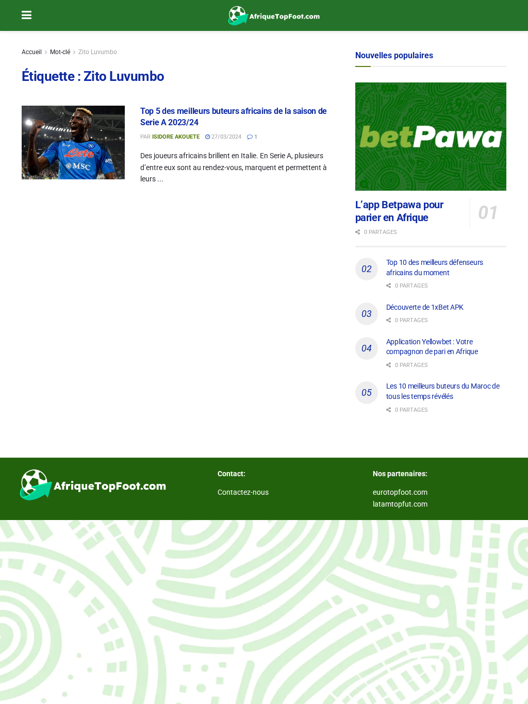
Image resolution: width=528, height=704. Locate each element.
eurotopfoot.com (400, 492)
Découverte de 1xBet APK (425, 307)
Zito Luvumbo (97, 52)
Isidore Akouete (176, 136)
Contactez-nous (243, 492)
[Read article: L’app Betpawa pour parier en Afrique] (430, 136)
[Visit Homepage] (271, 15)
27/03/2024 (225, 136)
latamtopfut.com (400, 504)
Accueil (32, 52)
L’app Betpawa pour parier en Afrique (399, 211)
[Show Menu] (26, 15)
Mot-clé (60, 52)
